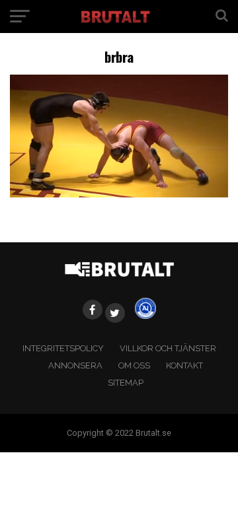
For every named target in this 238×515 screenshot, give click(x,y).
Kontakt (184, 365)
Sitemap (125, 383)
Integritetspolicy (63, 348)
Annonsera (75, 365)
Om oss (134, 365)
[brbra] (119, 194)
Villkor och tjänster (168, 348)
